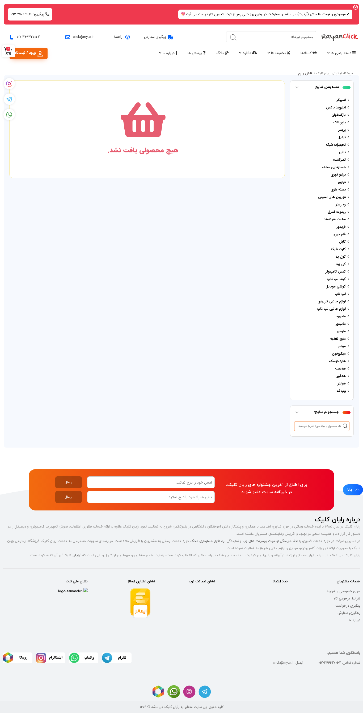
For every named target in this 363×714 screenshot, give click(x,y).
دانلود (247, 53)
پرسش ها (195, 53)
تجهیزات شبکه (336, 145)
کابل (342, 242)
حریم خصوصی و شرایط (343, 591)
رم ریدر (341, 204)
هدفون (340, 376)
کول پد (341, 256)
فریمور (341, 227)
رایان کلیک (172, 707)
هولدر (342, 383)
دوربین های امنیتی (332, 197)
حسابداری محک (334, 167)
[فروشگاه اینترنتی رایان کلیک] (340, 36)
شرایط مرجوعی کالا (347, 598)
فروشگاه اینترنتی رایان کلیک (334, 73)
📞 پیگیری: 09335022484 (30, 14)
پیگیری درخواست (347, 605)
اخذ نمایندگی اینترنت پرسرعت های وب (270, 541)
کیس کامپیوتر (336, 271)
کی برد (341, 264)
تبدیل (341, 137)
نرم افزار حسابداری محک (207, 541)
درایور (342, 182)
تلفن (342, 152)
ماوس (341, 331)
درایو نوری (338, 174)
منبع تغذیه (338, 339)
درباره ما (169, 53)
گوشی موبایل (336, 286)
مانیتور (341, 324)
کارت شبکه (338, 249)
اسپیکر (341, 100)
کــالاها (307, 53)
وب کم (341, 391)
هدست (340, 368)
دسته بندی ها (341, 53)
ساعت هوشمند (335, 219)
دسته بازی (338, 189)
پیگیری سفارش (155, 37)
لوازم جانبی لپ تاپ (331, 309)
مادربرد (341, 316)
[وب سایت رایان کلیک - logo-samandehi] (73, 591)
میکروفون (339, 353)
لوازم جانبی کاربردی (332, 301)
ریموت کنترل (337, 212)
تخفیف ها (279, 53)
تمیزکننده (339, 160)
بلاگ (220, 53)
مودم (342, 346)
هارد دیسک (337, 361)
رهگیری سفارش (348, 613)
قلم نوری (339, 234)
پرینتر (342, 130)
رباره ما (354, 620)
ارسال (69, 482)
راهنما (118, 37)
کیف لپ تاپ (336, 279)
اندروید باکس (336, 107)
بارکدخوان (338, 115)
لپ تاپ (340, 294)
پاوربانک (339, 122)
